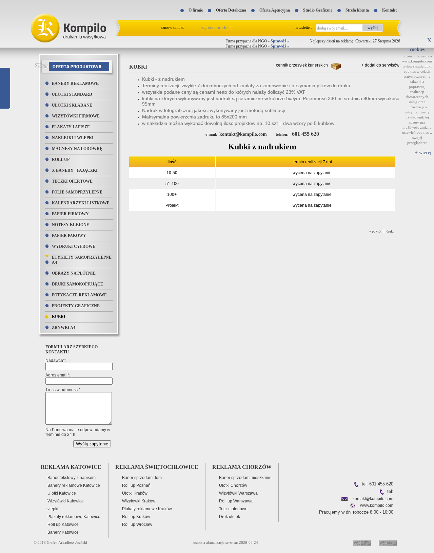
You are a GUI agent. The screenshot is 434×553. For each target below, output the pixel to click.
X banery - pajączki (75, 170)
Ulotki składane (72, 105)
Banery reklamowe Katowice (73, 485)
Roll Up (61, 159)
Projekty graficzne (76, 305)
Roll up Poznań (136, 485)
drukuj (391, 231)
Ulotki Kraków (134, 493)
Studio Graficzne (317, 10)
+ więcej (423, 152)
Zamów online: (172, 27)
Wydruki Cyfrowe (73, 246)
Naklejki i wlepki (73, 137)
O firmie (196, 10)
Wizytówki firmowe (76, 116)
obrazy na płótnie (74, 273)
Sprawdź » (280, 41)
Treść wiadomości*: (63, 389)
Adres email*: (57, 375)
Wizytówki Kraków (138, 501)
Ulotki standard (72, 94)
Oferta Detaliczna (231, 10)
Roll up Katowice (63, 524)
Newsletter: (303, 27)
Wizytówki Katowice (65, 501)
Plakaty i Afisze (71, 127)
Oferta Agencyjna (274, 10)
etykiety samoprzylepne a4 (82, 260)
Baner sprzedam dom (142, 477)
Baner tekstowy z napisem (71, 477)
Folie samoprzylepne (77, 192)
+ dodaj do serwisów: (380, 65)
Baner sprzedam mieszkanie (245, 477)
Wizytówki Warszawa (238, 493)
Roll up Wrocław (137, 524)
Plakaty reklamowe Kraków (147, 508)
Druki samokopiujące (77, 284)
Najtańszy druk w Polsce (22, 2)
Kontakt (389, 10)
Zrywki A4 (63, 327)
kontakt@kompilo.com (373, 498)
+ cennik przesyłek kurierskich (300, 65)
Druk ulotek (229, 516)
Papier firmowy (70, 213)
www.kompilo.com (376, 505)
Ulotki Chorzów (233, 485)
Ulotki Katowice (61, 493)
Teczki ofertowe (72, 181)
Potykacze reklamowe (79, 295)
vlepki (52, 508)
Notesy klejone (70, 224)
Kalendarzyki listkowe (81, 203)
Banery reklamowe (75, 83)
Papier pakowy (69, 235)
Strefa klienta (357, 10)
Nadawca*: (55, 360)
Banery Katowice (63, 532)
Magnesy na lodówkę (77, 148)
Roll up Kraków (136, 516)
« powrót (375, 231)
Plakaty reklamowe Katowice (73, 516)
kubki (58, 316)
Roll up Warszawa (236, 501)
